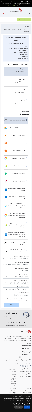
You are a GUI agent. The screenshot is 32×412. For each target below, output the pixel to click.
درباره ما (29, 343)
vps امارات (13, 381)
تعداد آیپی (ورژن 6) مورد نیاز (21, 262)
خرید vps (13, 385)
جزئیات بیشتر (12, 5)
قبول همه (27, 407)
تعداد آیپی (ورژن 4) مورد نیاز (21, 256)
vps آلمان (13, 373)
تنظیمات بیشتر (27, 409)
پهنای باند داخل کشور (24, 274)
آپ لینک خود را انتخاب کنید (22, 268)
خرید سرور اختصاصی (25, 371)
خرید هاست (28, 390)
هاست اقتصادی (27, 392)
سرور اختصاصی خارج (25, 375)
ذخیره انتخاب (18, 407)
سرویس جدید (7, 20)
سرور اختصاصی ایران (26, 373)
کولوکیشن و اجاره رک (25, 376)
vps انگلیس (13, 376)
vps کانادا (13, 380)
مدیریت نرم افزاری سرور (23, 292)
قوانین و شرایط (12, 392)
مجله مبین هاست (26, 345)
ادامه (12, 304)
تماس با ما (13, 390)
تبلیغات (14, 404)
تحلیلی (20, 404)
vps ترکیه (13, 383)
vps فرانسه (13, 375)
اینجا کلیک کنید (20, 301)
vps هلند (14, 378)
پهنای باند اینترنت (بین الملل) (21, 280)
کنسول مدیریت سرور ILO (23, 286)
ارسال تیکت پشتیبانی (23, 20)
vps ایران (14, 371)
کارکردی (26, 404)
